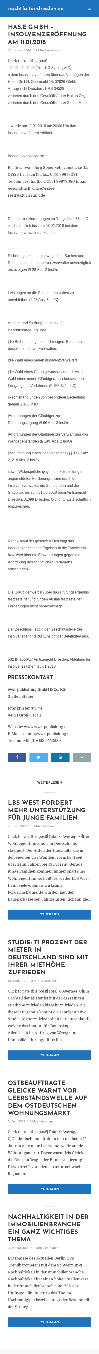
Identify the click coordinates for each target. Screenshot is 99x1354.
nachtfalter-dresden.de (36, 8)
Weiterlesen (49, 914)
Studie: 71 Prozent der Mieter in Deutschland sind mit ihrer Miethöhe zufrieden (48, 958)
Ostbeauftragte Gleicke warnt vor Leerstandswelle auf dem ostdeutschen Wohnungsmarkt (47, 1098)
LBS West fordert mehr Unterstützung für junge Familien (47, 810)
